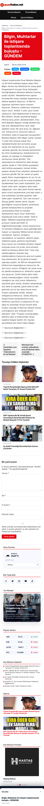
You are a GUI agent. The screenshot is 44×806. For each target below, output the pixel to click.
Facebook (24, 69)
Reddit (8, 73)
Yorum (5, 473)
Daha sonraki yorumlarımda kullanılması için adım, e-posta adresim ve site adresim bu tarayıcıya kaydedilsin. (21, 529)
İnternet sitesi (8, 514)
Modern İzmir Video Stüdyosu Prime (18, 686)
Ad (4, 495)
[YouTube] (25, 581)
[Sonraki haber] (37, 597)
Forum (13, 17)
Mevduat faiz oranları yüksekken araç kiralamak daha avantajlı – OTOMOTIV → (31, 349)
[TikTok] (32, 581)
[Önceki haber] (32, 597)
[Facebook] (6, 581)
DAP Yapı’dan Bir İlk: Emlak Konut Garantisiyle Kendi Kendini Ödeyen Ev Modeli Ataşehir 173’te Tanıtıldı (22, 672)
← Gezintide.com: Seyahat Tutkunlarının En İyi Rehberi (10, 349)
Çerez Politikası (27, 17)
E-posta (6, 505)
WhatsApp (35, 69)
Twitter (15, 69)
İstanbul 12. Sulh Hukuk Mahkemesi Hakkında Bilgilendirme (21, 682)
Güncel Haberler (14, 12)
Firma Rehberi (30, 12)
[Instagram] (19, 581)
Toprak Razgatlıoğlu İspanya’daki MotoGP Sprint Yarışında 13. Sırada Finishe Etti (22, 667)
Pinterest (16, 73)
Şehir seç (10, 560)
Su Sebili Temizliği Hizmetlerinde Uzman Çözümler (19, 678)
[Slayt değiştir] (18, 784)
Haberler (5, 25)
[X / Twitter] (12, 581)
